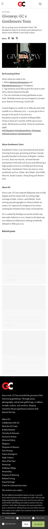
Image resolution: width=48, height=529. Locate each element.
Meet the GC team (9, 426)
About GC (6, 419)
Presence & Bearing (10, 475)
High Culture (8, 457)
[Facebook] (9, 38)
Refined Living (8, 478)
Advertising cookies (10, 524)
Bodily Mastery (8, 429)
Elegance (6, 443)
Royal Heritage (8, 481)
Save (26, 524)
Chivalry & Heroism (10, 433)
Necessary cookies (10, 518)
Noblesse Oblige (9, 468)
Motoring (6, 464)
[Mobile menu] (2, 4)
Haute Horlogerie (9, 454)
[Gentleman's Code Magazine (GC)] (21, 4)
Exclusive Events (9, 436)
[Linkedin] (13, 38)
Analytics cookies (39, 518)
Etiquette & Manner (10, 447)
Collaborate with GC (10, 422)
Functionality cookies (25, 518)
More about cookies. (9, 513)
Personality (7, 471)
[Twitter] (17, 38)
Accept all (38, 524)
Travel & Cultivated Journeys (14, 485)
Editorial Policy (8, 440)
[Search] (40, 4)
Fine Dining (7, 450)
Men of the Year (8, 461)
